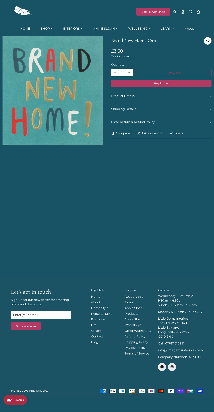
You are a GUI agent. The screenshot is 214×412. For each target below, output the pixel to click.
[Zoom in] (100, 43)
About (189, 28)
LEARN (166, 28)
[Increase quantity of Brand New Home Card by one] (129, 72)
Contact (97, 336)
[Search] (174, 12)
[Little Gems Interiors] (23, 11)
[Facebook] (162, 367)
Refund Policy (135, 336)
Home (95, 297)
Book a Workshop (153, 11)
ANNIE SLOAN (104, 28)
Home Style (100, 308)
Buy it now (161, 83)
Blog (94, 342)
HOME (25, 28)
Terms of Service (137, 353)
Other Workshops (138, 331)
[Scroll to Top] (207, 394)
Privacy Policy (135, 348)
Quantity (117, 65)
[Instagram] (172, 367)
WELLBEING (137, 28)
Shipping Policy (136, 342)
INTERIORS (71, 28)
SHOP (45, 28)
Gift (93, 325)
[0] (198, 12)
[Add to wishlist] (207, 41)
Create (96, 331)
